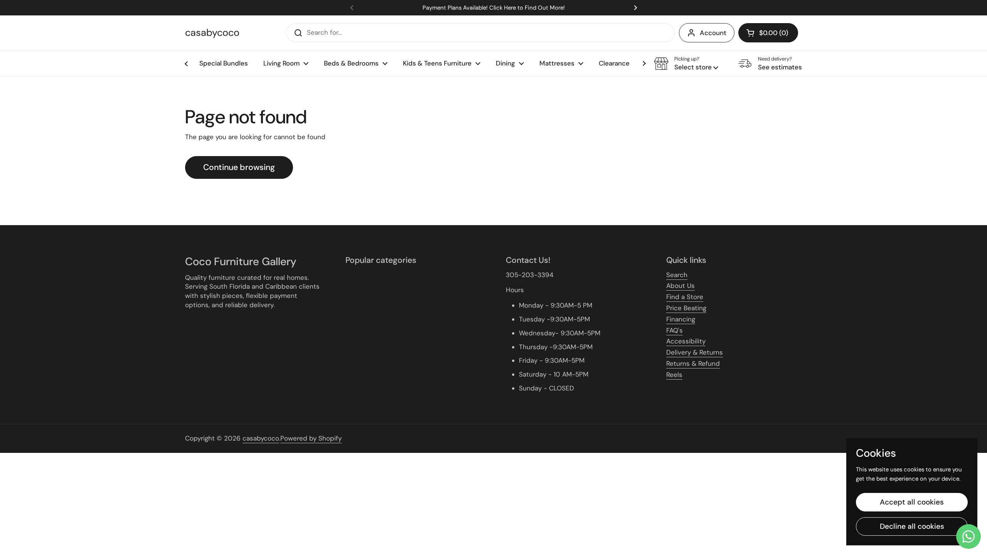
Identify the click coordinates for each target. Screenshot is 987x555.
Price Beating (686, 308)
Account (713, 33)
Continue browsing (239, 167)
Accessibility (686, 341)
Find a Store (684, 297)
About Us (680, 285)
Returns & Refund (693, 363)
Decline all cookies (912, 526)
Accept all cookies (912, 502)
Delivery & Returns (694, 352)
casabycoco (212, 33)
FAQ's (674, 330)
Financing (680, 319)
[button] (768, 32)
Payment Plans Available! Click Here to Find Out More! (494, 8)
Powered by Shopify (311, 438)
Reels (674, 374)
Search (676, 275)
